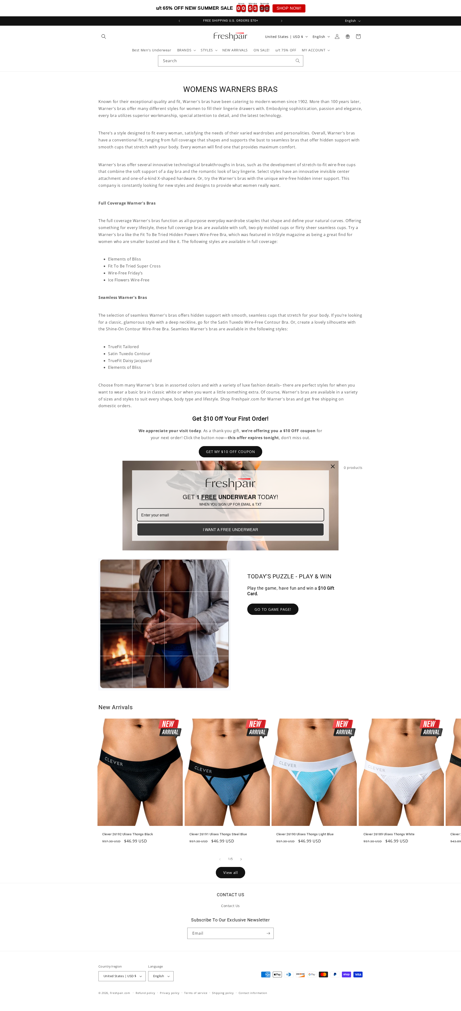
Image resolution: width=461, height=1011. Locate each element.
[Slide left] (220, 859)
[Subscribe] (268, 933)
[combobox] (230, 60)
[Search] (297, 60)
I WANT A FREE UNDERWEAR (230, 529)
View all (230, 872)
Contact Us (230, 905)
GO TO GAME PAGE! (273, 609)
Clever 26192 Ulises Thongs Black (127, 834)
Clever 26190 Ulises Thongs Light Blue (305, 834)
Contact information (253, 993)
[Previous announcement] (179, 20)
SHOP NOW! (289, 8)
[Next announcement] (281, 20)
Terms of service (195, 993)
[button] (103, 36)
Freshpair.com (120, 993)
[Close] (333, 466)
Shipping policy (223, 993)
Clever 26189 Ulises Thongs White (389, 834)
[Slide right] (241, 859)
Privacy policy (170, 993)
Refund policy (145, 993)
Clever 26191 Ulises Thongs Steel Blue (218, 834)
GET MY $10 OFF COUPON (230, 451)
